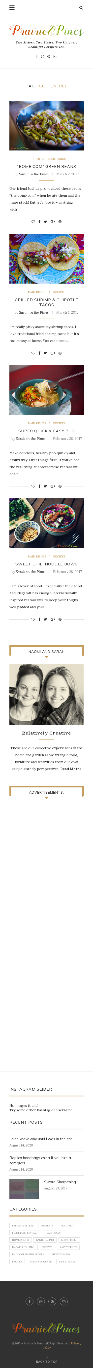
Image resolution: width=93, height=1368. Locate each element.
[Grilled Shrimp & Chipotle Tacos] (46, 259)
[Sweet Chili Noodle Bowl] (46, 523)
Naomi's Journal (23, 1247)
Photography (61, 1254)
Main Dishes (37, 292)
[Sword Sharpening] (24, 1189)
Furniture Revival (24, 1232)
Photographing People (28, 1254)
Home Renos (20, 1240)
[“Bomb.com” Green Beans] (46, 125)
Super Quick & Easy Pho (46, 430)
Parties (47, 1247)
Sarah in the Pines (34, 174)
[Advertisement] (51, 839)
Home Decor (53, 1232)
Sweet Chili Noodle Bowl (46, 563)
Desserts (47, 1225)
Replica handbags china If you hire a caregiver (40, 1160)
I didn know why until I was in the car (40, 1139)
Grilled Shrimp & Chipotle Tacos (46, 302)
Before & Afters (22, 1225)
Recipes (34, 159)
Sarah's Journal (41, 1261)
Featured (67, 1225)
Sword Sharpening (60, 1182)
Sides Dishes (56, 159)
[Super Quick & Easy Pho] (46, 390)
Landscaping (45, 1240)
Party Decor (68, 1247)
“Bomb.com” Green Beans (46, 166)
